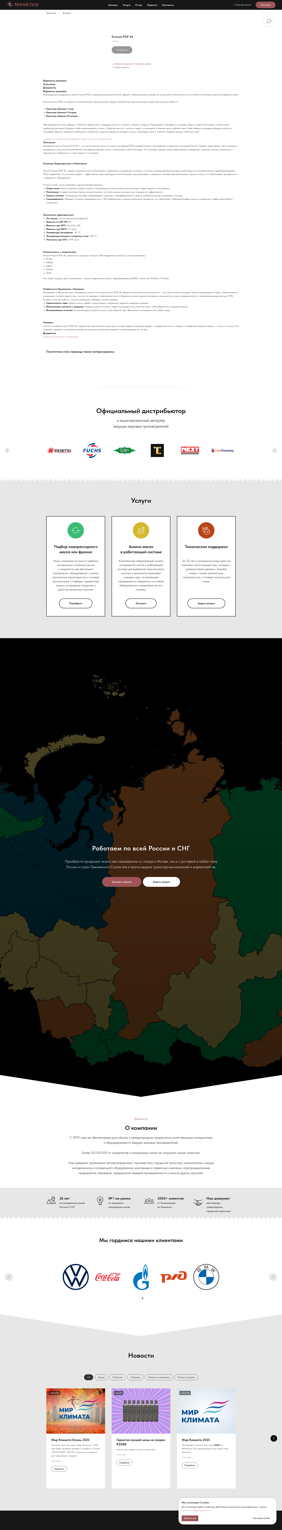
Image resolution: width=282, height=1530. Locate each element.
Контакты (168, 5)
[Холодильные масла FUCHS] (92, 450)
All (88, 1377)
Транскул (51, 13)
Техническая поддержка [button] (206, 546)
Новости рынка (186, 1377)
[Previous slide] (7, 450)
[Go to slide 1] (139, 1298)
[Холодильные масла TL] (157, 450)
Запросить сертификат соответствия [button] (60, 336)
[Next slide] (274, 450)
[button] (121, 882)
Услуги (126, 5)
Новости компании (159, 1377)
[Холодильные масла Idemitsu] (59, 450)
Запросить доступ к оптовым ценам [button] (133, 63)
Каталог (113, 5)
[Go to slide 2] (142, 1298)
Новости (152, 5)
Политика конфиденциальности (196, 1510)
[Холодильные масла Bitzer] (125, 450)
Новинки (135, 1377)
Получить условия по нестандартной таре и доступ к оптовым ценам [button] (79, 139)
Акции (101, 1377)
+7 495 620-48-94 (242, 5)
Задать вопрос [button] (122, 67)
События (117, 1377)
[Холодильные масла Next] (190, 450)
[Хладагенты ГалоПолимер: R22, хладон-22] (223, 450)
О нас (138, 5)
